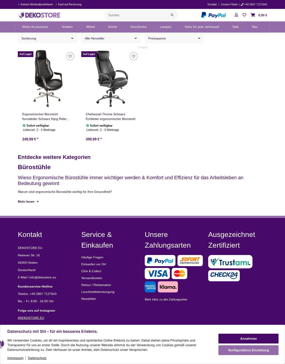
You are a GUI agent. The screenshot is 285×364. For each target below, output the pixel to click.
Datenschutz (37, 358)
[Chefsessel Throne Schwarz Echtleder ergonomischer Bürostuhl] (110, 79)
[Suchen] (172, 15)
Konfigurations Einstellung (248, 350)
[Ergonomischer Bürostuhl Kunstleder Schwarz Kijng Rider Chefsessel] (47, 79)
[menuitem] (35, 27)
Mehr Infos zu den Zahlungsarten (166, 299)
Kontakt (212, 4)
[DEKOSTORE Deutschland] (39, 14)
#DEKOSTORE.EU (31, 318)
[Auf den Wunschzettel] (70, 56)
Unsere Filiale (229, 4)
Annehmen (248, 338)
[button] (236, 15)
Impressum (15, 358)
